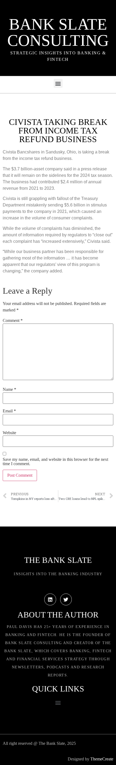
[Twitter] (66, 599)
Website (9, 433)
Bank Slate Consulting (58, 32)
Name (9, 389)
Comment (13, 320)
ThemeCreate (101, 759)
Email (9, 411)
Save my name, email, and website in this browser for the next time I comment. (55, 461)
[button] (58, 83)
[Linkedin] (50, 599)
